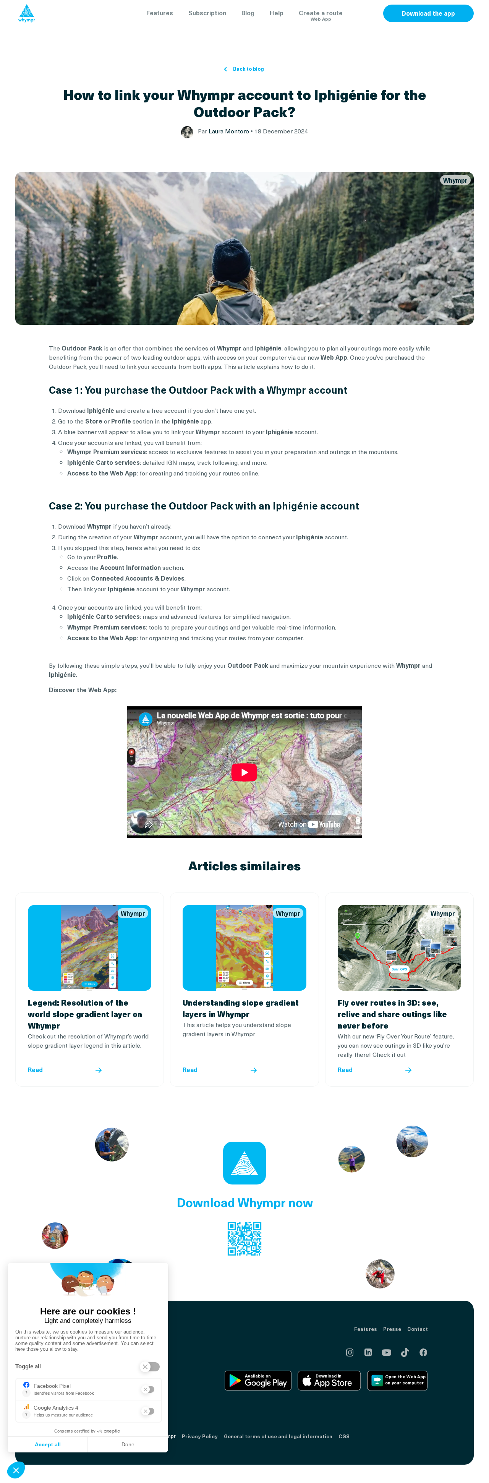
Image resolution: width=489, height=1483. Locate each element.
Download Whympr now (244, 1202)
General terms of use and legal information (278, 1436)
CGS (344, 1436)
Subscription (207, 12)
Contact (417, 1328)
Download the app (428, 13)
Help (276, 12)
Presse (392, 1328)
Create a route (321, 15)
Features (159, 12)
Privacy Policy (200, 1436)
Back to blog (248, 68)
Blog (247, 12)
